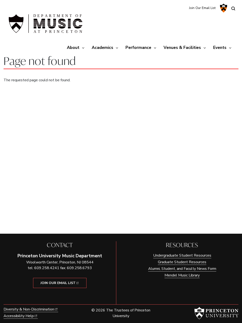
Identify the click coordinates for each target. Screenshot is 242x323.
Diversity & (29, 309)
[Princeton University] (223, 8)
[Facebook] (182, 8)
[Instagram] (175, 8)
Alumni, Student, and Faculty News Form (182, 268)
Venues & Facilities (182, 47)
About (73, 47)
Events (219, 47)
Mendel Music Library (182, 275)
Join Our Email (58, 283)
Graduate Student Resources (182, 262)
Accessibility (19, 316)
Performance (138, 47)
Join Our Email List (202, 8)
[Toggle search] (233, 8)
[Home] (45, 25)
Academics (102, 47)
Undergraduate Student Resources (182, 255)
